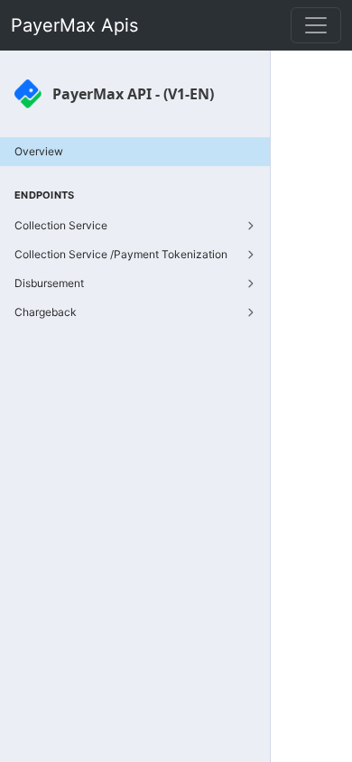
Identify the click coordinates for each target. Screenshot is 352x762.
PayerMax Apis (74, 25)
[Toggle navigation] (316, 25)
